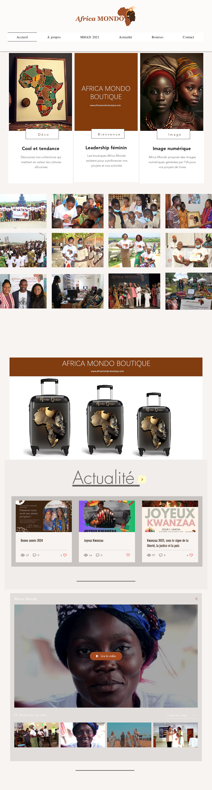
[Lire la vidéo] (37, 735)
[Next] (142, 479)
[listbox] (181, 715)
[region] (40, 118)
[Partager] (194, 599)
